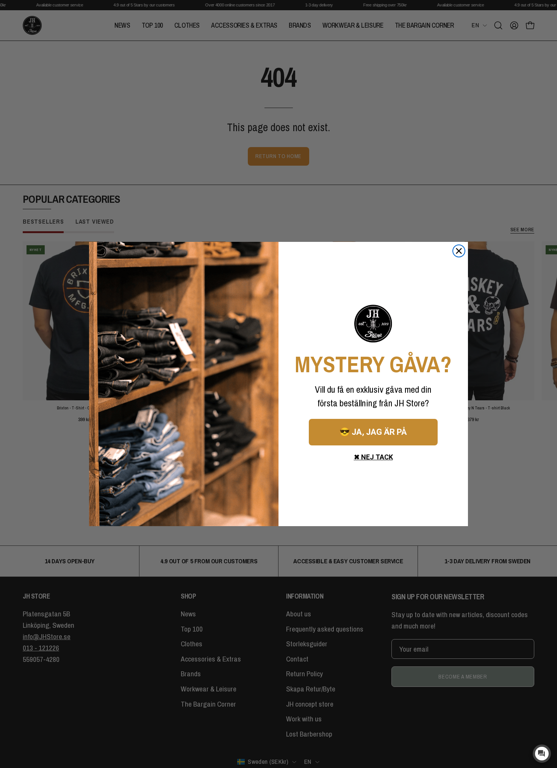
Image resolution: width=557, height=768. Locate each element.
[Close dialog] (459, 251)
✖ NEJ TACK (373, 457)
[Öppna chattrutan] (542, 753)
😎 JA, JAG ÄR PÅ (373, 432)
